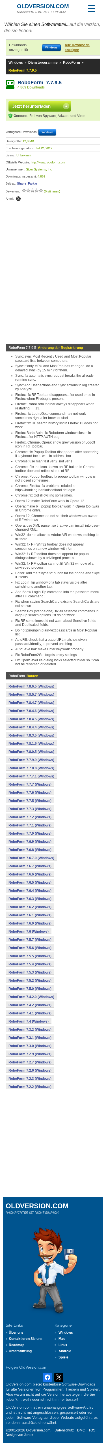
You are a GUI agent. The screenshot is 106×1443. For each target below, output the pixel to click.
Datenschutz (64, 1430)
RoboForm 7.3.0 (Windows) (29, 1046)
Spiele (63, 1357)
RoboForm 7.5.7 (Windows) (29, 940)
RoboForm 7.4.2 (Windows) (29, 1005)
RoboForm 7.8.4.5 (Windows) (31, 719)
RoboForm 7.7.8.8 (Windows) (31, 768)
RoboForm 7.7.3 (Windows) (29, 809)
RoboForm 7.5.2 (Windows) (29, 981)
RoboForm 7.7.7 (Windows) (29, 784)
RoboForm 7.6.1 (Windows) (29, 915)
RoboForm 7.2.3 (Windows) (29, 1079)
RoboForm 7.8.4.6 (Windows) (31, 711)
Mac (62, 1339)
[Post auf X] (18, 198)
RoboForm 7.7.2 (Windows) (29, 817)
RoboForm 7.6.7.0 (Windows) (31, 858)
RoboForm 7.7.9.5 (40, 82)
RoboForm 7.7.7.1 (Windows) (31, 776)
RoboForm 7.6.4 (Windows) (29, 891)
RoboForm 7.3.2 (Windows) (29, 1030)
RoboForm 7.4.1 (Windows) (29, 1013)
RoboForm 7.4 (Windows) (28, 1021)
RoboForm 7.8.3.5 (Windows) (31, 735)
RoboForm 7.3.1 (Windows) (29, 1038)
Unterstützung (20, 1351)
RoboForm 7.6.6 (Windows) (29, 874)
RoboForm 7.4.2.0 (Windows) (31, 997)
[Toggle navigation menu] (91, 8)
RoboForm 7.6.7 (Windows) (29, 866)
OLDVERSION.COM (43, 6)
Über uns (16, 1333)
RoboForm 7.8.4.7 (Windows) (31, 703)
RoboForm (71, 63)
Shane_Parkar (27, 183)
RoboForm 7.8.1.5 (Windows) (31, 744)
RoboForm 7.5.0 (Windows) (29, 989)
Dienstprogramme (43, 63)
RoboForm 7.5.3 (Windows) (29, 972)
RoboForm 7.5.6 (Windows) (29, 948)
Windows (15, 63)
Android (65, 1351)
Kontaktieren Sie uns (25, 1339)
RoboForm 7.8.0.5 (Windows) (31, 752)
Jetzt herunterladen (31, 106)
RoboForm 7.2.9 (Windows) (29, 1054)
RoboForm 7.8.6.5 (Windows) (31, 686)
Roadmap (16, 1345)
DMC (81, 1430)
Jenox (28, 1435)
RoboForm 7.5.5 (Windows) (29, 956)
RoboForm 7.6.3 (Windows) (29, 899)
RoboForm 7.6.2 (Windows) (29, 907)
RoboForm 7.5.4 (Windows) (29, 964)
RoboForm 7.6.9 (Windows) (29, 842)
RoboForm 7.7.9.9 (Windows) (31, 760)
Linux (63, 1345)
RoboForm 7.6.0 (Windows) (29, 923)
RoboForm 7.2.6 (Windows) (29, 1070)
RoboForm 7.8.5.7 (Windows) (31, 695)
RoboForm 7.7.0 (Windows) (29, 833)
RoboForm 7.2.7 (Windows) (29, 1062)
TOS (91, 1430)
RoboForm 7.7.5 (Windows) (29, 801)
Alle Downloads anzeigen (77, 47)
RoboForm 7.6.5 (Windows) (29, 883)
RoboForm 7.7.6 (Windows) (29, 793)
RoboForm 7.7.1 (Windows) (29, 825)
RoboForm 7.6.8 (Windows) (29, 850)
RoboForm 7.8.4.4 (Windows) (31, 727)
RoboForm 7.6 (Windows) (28, 932)
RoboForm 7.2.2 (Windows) (29, 1087)
